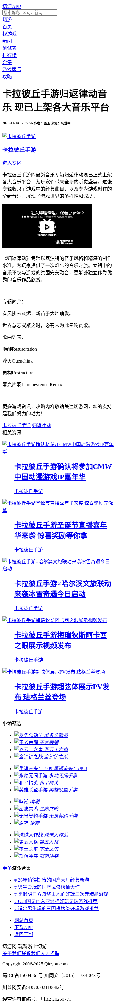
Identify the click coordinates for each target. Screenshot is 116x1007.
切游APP (11, 6)
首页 (7, 26)
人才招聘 (49, 953)
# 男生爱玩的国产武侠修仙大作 (47, 887)
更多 (7, 868)
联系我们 (30, 953)
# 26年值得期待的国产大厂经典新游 (51, 879)
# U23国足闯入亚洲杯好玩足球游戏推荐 (56, 901)
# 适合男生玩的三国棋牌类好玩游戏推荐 (56, 908)
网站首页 (23, 920)
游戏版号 (11, 69)
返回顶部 (23, 934)
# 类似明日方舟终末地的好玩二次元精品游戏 (61, 894)
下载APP (23, 927)
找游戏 (9, 33)
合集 (7, 62)
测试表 (9, 48)
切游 (7, 19)
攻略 (7, 76)
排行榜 (9, 55)
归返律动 (41, 425)
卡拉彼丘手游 (16, 425)
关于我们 (11, 953)
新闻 (7, 41)
